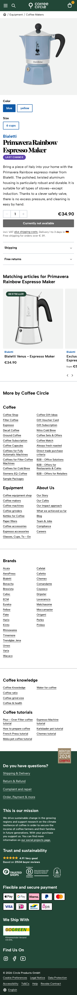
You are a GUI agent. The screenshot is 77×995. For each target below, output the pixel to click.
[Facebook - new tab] (14, 958)
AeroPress (9, 573)
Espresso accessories (16, 531)
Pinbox (41, 625)
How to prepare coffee (16, 728)
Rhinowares (10, 630)
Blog (39, 516)
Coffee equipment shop (17, 495)
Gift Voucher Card (48, 420)
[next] (72, 375)
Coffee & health (12, 703)
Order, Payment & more (19, 797)
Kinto (6, 625)
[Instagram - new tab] (6, 958)
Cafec (6, 594)
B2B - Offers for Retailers (52, 473)
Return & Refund (14, 781)
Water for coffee (46, 687)
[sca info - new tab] (57, 872)
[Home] (39, 5)
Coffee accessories (15, 526)
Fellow (6, 609)
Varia (6, 650)
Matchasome (44, 604)
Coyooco (42, 589)
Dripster (41, 594)
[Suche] (14, 5)
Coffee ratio (10, 692)
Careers (41, 531)
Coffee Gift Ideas (47, 414)
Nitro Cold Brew (46, 430)
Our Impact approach (49, 505)
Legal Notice (37, 977)
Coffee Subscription (15, 440)
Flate (6, 614)
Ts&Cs (25, 983)
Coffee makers (12, 500)
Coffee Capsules (13, 445)
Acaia (6, 568)
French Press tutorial (15, 733)
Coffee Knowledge (14, 687)
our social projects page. (36, 840)
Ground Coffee (12, 435)
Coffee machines (13, 505)
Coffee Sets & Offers (49, 435)
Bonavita (8, 583)
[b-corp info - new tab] (37, 872)
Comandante (44, 583)
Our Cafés (43, 500)
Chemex (42, 578)
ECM (6, 599)
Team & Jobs (44, 521)
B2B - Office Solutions (50, 459)
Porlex (40, 619)
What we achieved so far (52, 511)
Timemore (9, 635)
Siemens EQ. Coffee (15, 473)
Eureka (7, 604)
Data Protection (57, 977)
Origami (41, 614)
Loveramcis (43, 599)
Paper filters (10, 521)
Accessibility (10, 983)
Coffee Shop (10, 414)
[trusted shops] (12, 873)
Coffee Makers (35, 14)
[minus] (7, 214)
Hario (6, 619)
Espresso (8, 425)
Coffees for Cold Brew (16, 468)
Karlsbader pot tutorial (50, 728)
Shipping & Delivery (16, 773)
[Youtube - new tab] (23, 958)
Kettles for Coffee (13, 516)
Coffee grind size (13, 698)
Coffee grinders (12, 511)
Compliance (44, 526)
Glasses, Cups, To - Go (17, 536)
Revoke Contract (51, 983)
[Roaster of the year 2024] (64, 756)
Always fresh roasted (49, 445)
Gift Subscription (47, 425)
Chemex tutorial (46, 733)
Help (35, 983)
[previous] (67, 375)
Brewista (8, 589)
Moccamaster (45, 609)
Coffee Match (45, 440)
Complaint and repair (17, 789)
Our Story (42, 495)
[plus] (23, 214)
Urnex (6, 645)
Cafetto (41, 573)
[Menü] (5, 5)
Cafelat (41, 568)
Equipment (16, 14)
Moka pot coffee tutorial (17, 739)
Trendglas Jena (12, 640)
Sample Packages (13, 478)
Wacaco (8, 655)
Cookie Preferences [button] (15, 977)
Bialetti (7, 578)
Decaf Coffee (11, 430)
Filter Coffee (10, 420)
